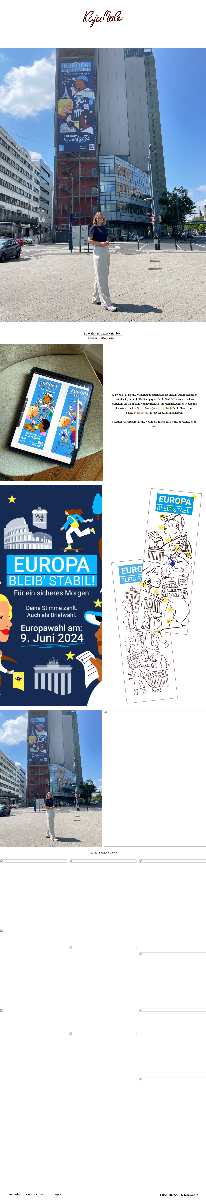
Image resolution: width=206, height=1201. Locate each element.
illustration (13, 1194)
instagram (56, 1194)
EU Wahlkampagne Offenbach (103, 333)
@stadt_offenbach (161, 408)
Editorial (93, 338)
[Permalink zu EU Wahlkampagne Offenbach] (103, 321)
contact (41, 1194)
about (28, 1194)
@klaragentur (142, 412)
